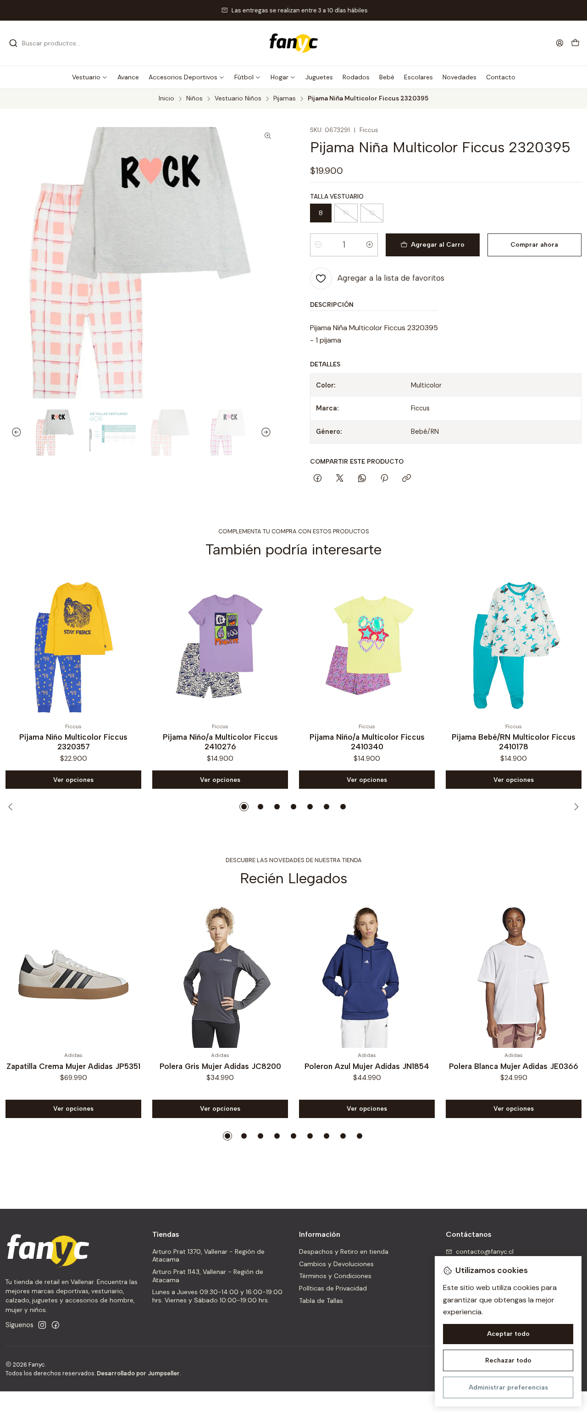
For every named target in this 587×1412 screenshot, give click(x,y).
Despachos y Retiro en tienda (343, 1251)
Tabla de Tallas (321, 1300)
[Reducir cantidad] (318, 245)
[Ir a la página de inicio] (293, 43)
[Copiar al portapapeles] (406, 479)
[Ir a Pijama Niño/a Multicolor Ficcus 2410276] (74, 645)
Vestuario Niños (238, 98)
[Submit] (13, 43)
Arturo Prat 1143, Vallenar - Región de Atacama (207, 1276)
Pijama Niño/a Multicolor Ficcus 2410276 (75, 741)
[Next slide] (270, 433)
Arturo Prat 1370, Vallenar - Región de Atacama (208, 1255)
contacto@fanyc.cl (485, 1251)
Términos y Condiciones (335, 1276)
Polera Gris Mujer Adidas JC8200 (220, 1066)
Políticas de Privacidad (333, 1288)
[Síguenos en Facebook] (55, 1324)
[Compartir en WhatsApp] (362, 479)
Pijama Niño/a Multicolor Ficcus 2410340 (221, 741)
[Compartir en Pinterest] (384, 479)
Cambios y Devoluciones (336, 1264)
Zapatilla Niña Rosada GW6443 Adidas (515, 741)
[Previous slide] (12, 433)
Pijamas (284, 98)
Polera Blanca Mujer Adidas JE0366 (513, 1066)
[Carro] (575, 43)
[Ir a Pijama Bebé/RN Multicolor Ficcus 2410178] (368, 645)
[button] (90, 77)
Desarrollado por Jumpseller (138, 1373)
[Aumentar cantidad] (369, 245)
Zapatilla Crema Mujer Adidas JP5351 (73, 1066)
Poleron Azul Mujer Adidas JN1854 (367, 1066)
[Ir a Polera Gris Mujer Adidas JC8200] (220, 974)
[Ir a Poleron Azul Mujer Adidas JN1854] (367, 974)
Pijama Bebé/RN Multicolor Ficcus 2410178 (368, 741)
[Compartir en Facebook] (317, 479)
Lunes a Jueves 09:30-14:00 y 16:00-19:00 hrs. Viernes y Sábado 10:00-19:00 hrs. (217, 1296)
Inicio (166, 98)
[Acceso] (560, 43)
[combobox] (56, 43)
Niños (194, 98)
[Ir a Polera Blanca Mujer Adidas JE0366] (513, 974)
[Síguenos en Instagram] (42, 1324)
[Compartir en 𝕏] (340, 479)
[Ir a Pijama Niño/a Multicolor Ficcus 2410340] (221, 645)
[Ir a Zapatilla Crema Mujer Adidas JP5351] (73, 974)
